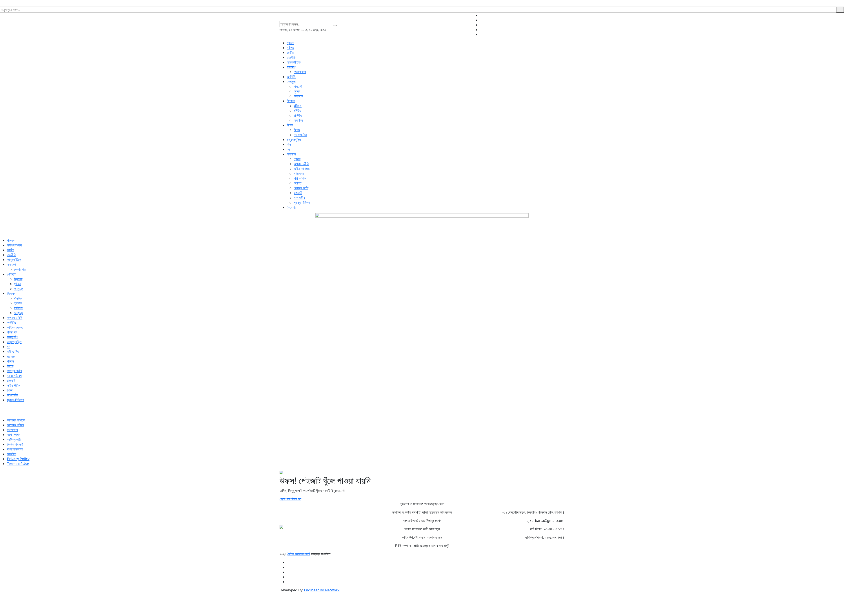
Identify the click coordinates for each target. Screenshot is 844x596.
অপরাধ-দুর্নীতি (301, 163)
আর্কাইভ (11, 454)
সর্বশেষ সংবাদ (14, 245)
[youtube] (563, 29)
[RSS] (563, 34)
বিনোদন (291, 100)
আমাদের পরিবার (15, 425)
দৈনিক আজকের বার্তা (298, 554)
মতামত (297, 183)
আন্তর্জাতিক (293, 62)
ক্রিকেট (298, 86)
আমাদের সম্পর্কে (16, 420)
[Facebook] (563, 15)
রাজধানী (298, 192)
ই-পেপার (291, 207)
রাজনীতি (291, 57)
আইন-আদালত (302, 168)
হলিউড (298, 105)
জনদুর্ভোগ (12, 337)
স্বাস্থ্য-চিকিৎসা (302, 202)
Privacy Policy (18, 458)
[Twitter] (563, 20)
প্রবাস (297, 159)
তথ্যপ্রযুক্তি (294, 139)
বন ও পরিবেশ (14, 375)
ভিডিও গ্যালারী (15, 444)
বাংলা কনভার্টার (15, 449)
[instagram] (563, 24)
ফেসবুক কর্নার (301, 188)
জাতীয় (290, 52)
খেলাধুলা (291, 81)
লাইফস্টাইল (300, 134)
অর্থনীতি (291, 76)
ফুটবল (297, 91)
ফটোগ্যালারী (14, 439)
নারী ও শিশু (300, 178)
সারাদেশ (291, 67)
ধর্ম (288, 149)
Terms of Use (18, 463)
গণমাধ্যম (299, 173)
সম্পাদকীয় (299, 197)
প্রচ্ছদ (290, 42)
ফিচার (290, 125)
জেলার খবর (300, 71)
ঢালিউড (298, 115)
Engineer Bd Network (322, 590)
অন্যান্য (298, 96)
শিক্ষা (289, 144)
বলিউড (297, 110)
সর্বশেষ (290, 47)
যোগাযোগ (12, 429)
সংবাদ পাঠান (13, 434)
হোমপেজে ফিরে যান (290, 499)
